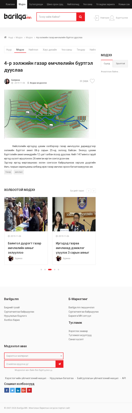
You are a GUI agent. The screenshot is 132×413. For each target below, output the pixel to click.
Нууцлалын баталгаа (62, 378)
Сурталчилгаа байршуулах (19, 311)
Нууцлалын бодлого (15, 315)
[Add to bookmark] (93, 81)
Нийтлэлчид (73, 4)
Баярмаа (15, 80)
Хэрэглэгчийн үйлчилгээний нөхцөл (25, 378)
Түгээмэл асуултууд (80, 335)
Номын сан (124, 4)
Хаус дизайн (50, 49)
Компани (10, 4)
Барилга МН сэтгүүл (80, 315)
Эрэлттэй (120, 63)
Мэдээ (22, 4)
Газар (8, 172)
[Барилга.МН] (17, 16)
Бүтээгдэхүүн (36, 4)
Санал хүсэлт (76, 339)
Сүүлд (107, 63)
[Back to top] (123, 393)
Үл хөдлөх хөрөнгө (105, 4)
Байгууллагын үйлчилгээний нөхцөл (97, 378)
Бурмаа (18, 258)
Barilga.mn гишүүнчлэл (81, 307)
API (124, 378)
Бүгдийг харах (77, 191)
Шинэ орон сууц (55, 4)
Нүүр (10, 37)
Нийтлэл (33, 49)
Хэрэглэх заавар (78, 331)
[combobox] (33, 356)
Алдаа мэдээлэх (38, 83)
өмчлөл (19, 172)
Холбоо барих (12, 320)
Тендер (81, 49)
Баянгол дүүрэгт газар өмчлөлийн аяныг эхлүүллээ (24, 247)
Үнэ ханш (87, 4)
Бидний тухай (12, 307)
